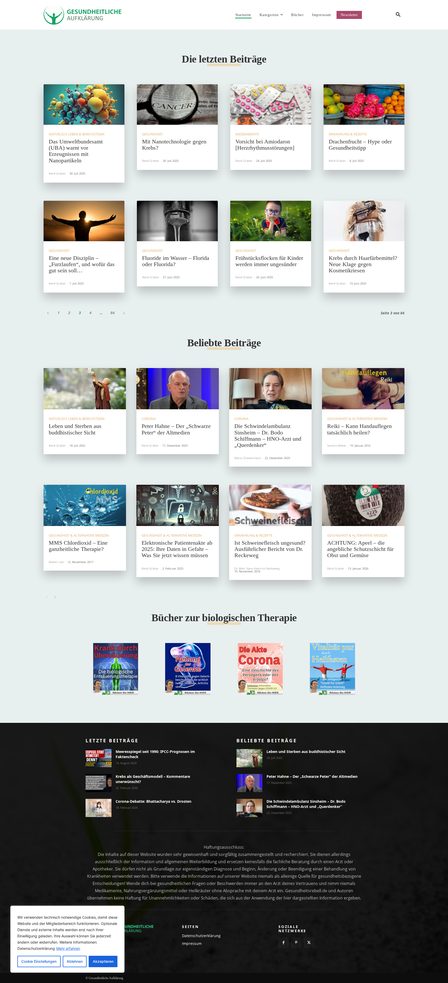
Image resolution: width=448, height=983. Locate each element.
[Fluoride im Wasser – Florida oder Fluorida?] (177, 221)
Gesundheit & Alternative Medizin (357, 418)
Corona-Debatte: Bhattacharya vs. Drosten (153, 801)
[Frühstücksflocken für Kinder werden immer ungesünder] (270, 221)
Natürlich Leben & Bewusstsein (76, 134)
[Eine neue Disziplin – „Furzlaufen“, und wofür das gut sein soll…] (84, 221)
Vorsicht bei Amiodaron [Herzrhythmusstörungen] (264, 144)
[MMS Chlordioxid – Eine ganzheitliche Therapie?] (85, 505)
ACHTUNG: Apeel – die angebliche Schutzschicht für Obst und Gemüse (360, 548)
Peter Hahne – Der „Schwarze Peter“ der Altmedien (176, 429)
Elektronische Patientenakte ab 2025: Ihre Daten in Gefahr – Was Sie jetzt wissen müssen (177, 548)
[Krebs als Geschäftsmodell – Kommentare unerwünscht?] (98, 783)
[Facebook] (283, 943)
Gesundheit (152, 134)
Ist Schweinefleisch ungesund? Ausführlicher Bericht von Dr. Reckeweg (269, 548)
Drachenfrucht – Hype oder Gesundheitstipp (360, 144)
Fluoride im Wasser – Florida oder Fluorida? (175, 261)
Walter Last (56, 562)
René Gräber (57, 173)
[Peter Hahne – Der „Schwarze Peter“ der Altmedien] (177, 388)
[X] (309, 943)
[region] (67, 939)
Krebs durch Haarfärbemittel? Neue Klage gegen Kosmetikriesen (363, 264)
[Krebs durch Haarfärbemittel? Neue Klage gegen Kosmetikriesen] (364, 221)
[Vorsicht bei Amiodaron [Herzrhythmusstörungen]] (270, 104)
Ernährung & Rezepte (348, 134)
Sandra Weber (336, 445)
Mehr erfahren (68, 948)
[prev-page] (48, 313)
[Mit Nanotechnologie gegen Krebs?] (177, 104)
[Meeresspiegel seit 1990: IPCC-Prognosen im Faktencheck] (98, 758)
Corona (149, 418)
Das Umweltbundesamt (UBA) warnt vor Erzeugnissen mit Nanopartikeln (76, 151)
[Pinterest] (296, 943)
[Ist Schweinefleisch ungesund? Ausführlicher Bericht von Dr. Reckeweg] (270, 505)
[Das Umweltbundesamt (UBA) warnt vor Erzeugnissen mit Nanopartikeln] (84, 104)
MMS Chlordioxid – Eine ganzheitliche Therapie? (78, 545)
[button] (388, 15)
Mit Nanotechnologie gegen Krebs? (174, 144)
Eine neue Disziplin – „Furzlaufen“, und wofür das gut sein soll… (82, 264)
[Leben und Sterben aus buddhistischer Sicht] (85, 388)
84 (112, 312)
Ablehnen (75, 961)
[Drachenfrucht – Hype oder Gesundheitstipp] (364, 104)
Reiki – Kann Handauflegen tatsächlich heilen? (359, 429)
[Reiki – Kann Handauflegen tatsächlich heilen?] (363, 388)
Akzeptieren (103, 961)
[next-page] (124, 313)
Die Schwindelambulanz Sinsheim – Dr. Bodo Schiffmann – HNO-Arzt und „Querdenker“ (267, 435)
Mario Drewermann (247, 458)
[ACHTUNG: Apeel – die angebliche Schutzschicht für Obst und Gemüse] (363, 505)
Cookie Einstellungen (39, 961)
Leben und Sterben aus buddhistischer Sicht (75, 429)
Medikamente (247, 134)
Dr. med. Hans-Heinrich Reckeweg (257, 568)
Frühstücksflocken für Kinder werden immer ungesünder (269, 261)
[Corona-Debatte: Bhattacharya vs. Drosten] (98, 808)
